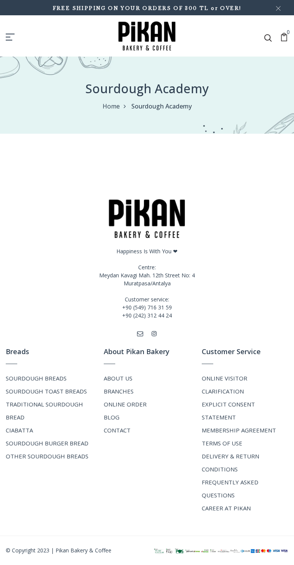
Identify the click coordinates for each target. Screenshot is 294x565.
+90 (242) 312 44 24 (147, 315)
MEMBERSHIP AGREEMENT (239, 430)
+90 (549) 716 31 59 (147, 307)
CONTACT (117, 430)
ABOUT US (118, 378)
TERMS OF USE (222, 443)
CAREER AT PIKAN (226, 508)
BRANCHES (119, 391)
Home (111, 106)
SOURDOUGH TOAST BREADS (46, 391)
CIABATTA (19, 430)
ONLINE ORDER (125, 404)
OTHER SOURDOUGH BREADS (47, 456)
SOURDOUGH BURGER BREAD (47, 443)
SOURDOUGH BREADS (36, 378)
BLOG (111, 417)
